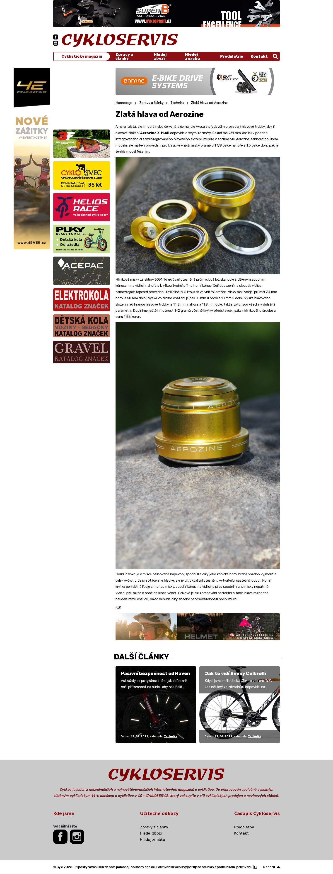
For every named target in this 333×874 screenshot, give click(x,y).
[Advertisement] (81, 96)
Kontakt (259, 56)
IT (255, 867)
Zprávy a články (124, 56)
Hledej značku (192, 56)
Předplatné (231, 56)
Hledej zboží (160, 56)
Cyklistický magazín (81, 56)
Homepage (124, 103)
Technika (177, 103)
